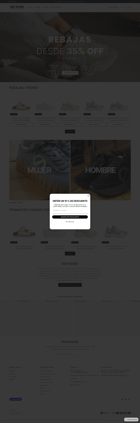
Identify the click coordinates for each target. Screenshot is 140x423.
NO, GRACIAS (70, 221)
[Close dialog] (88, 195)
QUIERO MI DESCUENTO (70, 217)
